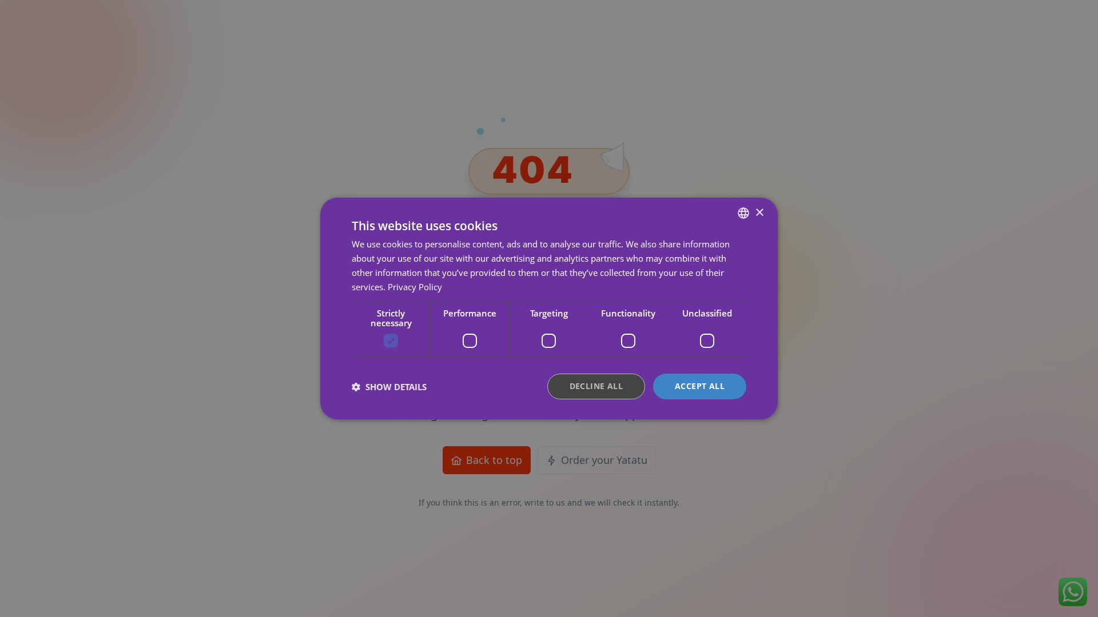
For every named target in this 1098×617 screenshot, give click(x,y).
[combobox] (743, 213)
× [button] (759, 212)
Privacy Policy (415, 287)
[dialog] (549, 308)
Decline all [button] (596, 385)
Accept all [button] (700, 385)
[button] (389, 386)
